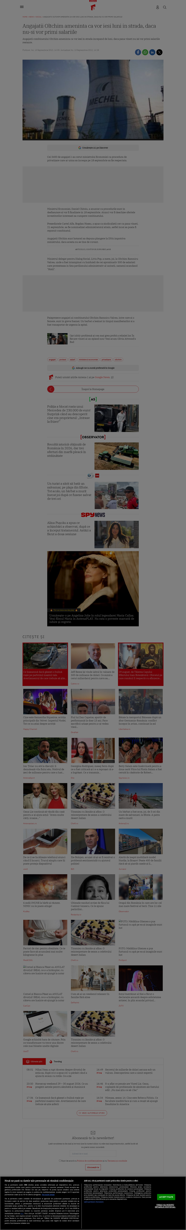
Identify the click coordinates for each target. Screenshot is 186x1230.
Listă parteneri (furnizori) (94, 1202)
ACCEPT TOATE (166, 1197)
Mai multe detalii (48, 1195)
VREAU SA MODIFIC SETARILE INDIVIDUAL (165, 1206)
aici (22, 1213)
